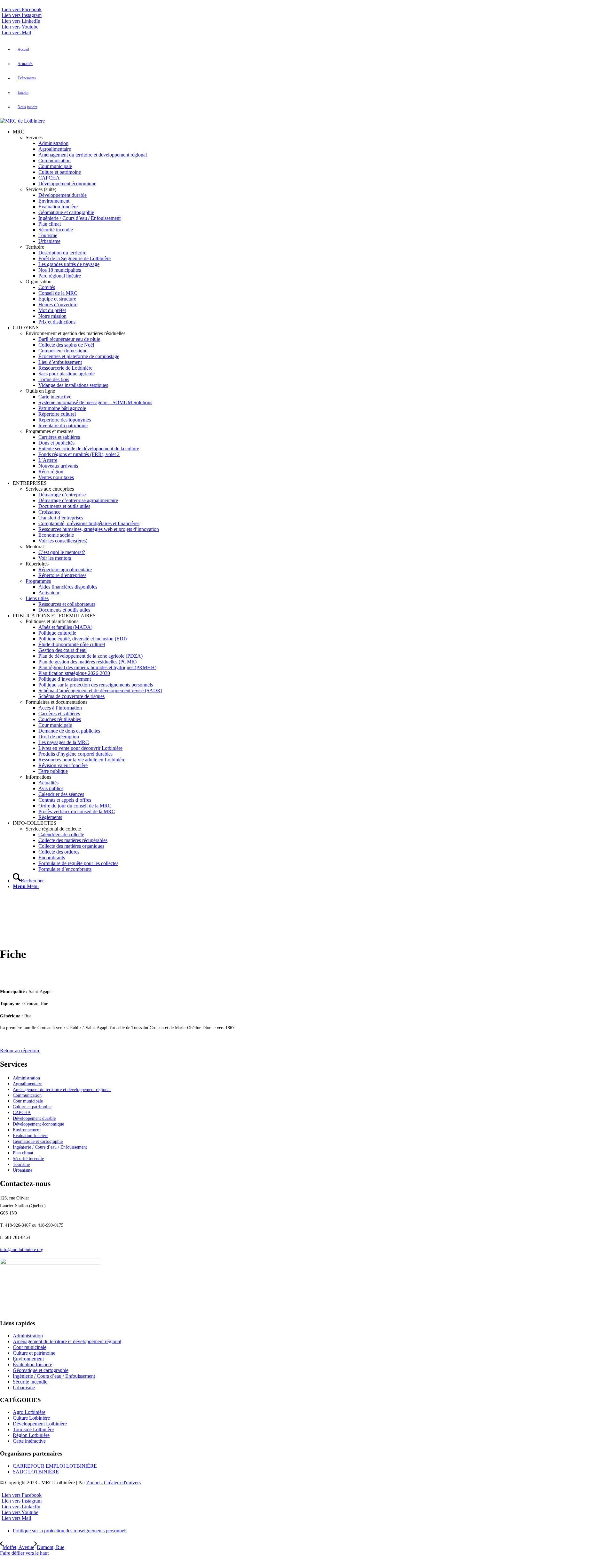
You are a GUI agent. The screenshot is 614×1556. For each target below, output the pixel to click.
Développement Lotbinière (40, 1423)
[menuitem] (313, 49)
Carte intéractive (29, 1441)
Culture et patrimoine (32, 1106)
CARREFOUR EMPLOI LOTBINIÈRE (55, 1466)
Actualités (25, 63)
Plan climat (23, 1153)
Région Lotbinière (31, 1435)
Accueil (23, 49)
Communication (27, 1095)
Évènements (27, 78)
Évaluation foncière (30, 1135)
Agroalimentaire (27, 1083)
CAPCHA (22, 1112)
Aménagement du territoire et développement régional (62, 1089)
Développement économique (38, 1124)
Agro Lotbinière (29, 1412)
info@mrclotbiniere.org (21, 1249)
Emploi (23, 92)
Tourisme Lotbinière (33, 1429)
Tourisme (21, 1164)
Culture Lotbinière (31, 1418)
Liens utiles (37, 598)
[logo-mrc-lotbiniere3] (22, 121)
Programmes (38, 581)
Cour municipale (28, 1101)
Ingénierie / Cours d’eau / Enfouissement (50, 1147)
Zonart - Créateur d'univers (113, 1482)
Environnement (27, 1129)
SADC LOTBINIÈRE (36, 1471)
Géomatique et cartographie (38, 1141)
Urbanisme (22, 1170)
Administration (26, 1078)
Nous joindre (27, 107)
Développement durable (34, 1118)
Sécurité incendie (28, 1158)
